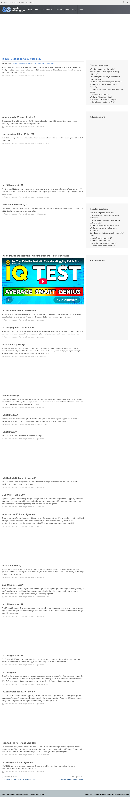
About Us (103, 794)
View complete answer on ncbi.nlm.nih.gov (33, 684)
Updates (127, 794)
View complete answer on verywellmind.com (34, 143)
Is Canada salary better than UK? (102, 102)
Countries (15, 63)
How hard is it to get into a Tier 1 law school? (18, 779)
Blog (81, 9)
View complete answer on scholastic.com (33, 424)
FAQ (74, 9)
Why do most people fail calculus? (102, 69)
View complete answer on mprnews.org (32, 356)
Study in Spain (33, 9)
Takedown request (10, 75)
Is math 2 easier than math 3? (101, 94)
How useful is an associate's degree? (103, 99)
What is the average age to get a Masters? (105, 82)
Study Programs (62, 9)
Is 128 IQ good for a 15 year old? (43, 63)
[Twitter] (127, 2)
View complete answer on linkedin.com (32, 214)
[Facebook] (123, 2)
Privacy (120, 794)
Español (31, 2)
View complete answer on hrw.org (30, 526)
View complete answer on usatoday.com (32, 407)
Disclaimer (112, 794)
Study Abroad (47, 9)
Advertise (88, 794)
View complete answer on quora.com (31, 75)
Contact (96, 794)
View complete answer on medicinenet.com (34, 197)
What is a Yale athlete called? (101, 97)
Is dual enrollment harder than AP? (71, 779)
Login (5, 2)
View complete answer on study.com (31, 507)
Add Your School (18, 2)
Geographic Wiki (25, 63)
